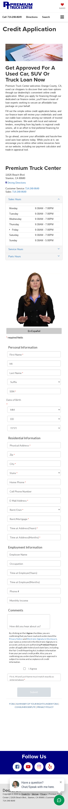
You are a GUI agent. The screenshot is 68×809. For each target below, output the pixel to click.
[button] (12, 17)
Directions (32, 17)
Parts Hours (14, 256)
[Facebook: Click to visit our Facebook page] (17, 766)
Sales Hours (14, 199)
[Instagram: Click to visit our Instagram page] (39, 766)
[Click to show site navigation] (62, 17)
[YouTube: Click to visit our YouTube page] (28, 766)
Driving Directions (16, 182)
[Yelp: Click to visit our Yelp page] (49, 766)
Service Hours (15, 249)
